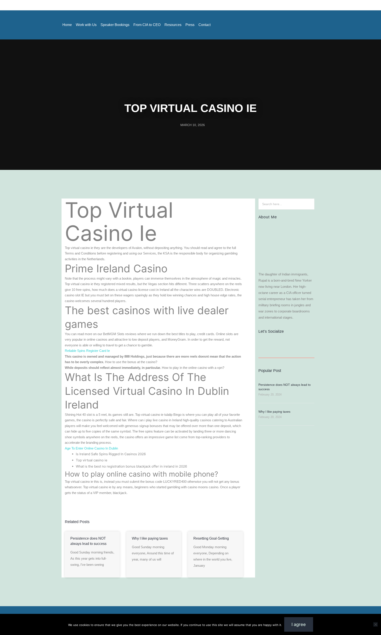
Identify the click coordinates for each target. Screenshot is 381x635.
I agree (298, 624)
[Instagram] (286, 24)
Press (189, 25)
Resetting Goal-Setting (211, 538)
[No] (375, 624)
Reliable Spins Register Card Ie (87, 351)
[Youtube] (306, 24)
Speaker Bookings (115, 25)
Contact (204, 25)
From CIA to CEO (147, 25)
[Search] (308, 204)
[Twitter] (315, 24)
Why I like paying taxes (150, 538)
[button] (66, 507)
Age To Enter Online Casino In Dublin (91, 448)
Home (67, 25)
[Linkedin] (296, 24)
